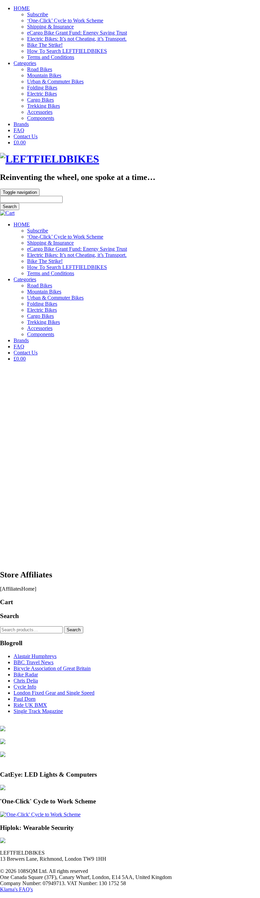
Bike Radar (26, 674)
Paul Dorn (25, 699)
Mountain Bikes (44, 75)
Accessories (39, 112)
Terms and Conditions (50, 57)
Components (40, 118)
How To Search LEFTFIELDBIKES (67, 51)
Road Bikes (39, 69)
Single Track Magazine (38, 711)
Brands (21, 124)
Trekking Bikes (43, 106)
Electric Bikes (42, 94)
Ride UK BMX (30, 705)
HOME (22, 8)
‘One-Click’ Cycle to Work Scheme (65, 20)
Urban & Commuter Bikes (55, 81)
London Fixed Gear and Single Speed (54, 693)
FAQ (19, 130)
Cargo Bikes (40, 100)
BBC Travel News (33, 662)
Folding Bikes (42, 87)
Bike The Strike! (45, 45)
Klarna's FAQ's (16, 889)
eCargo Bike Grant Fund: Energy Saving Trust (77, 33)
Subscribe (37, 14)
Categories (25, 63)
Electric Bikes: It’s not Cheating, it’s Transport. (77, 39)
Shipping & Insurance (50, 26)
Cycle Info (25, 687)
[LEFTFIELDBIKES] (49, 159)
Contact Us (26, 136)
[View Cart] (7, 213)
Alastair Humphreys (35, 656)
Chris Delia (26, 680)
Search (74, 629)
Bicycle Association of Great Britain (52, 668)
